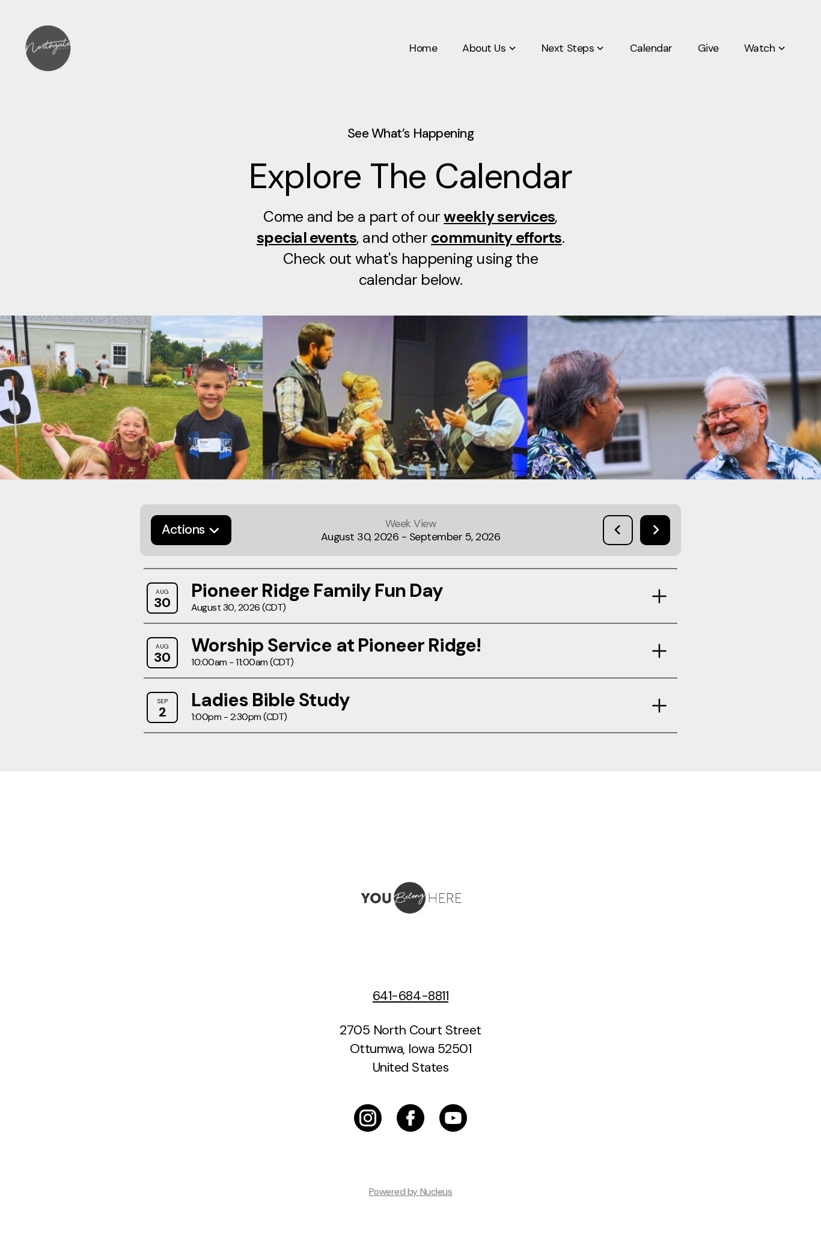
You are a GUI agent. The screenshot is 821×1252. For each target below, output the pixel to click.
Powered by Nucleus (410, 1191)
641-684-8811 (410, 996)
